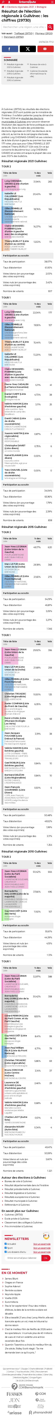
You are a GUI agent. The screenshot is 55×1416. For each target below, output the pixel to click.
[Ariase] (15, 1412)
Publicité (48, 1369)
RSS (32, 1372)
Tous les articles (22, 1372)
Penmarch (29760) (14, 37)
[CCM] (40, 1394)
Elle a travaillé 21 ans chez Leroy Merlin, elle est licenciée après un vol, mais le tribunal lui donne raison (29, 1321)
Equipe (25, 1369)
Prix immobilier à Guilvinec (19, 1226)
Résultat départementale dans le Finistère (27, 1185)
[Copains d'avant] (15, 1406)
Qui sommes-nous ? (11, 1369)
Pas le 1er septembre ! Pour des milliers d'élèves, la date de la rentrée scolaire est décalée (26, 1309)
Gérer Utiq (48, 1375)
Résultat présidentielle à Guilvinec (22, 1189)
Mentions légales (21, 1378)
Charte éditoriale (36, 1369)
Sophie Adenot (12, 1286)
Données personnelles (12, 1375)
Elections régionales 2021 (20, 7)
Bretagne (41, 7)
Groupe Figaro (35, 1378)
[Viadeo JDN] (40, 1406)
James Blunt (11, 1278)
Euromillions (11, 1302)
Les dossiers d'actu (16, 1252)
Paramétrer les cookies (32, 1375)
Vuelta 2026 (11, 1298)
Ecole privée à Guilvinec (17, 1218)
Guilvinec (34, 71)
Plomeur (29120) (44, 33)
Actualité (11, 1244)
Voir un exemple (42, 1244)
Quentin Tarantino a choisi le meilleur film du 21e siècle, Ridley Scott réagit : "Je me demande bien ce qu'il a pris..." (28, 1348)
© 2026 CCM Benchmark (27, 1381)
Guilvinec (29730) (14, 1214)
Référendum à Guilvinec (17, 1204)
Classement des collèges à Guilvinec (23, 1222)
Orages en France (14, 1282)
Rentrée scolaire (13, 1290)
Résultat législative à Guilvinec (20, 1193)
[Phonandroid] (40, 1412)
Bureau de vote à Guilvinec (18, 1181)
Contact (11, 1372)
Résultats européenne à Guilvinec (22, 1197)
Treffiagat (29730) (23, 33)
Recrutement (42, 1372)
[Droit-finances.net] (40, 1400)
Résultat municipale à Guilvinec (21, 1201)
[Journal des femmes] (15, 1394)
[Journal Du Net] (15, 1400)
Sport (10, 1248)
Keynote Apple (12, 1294)
